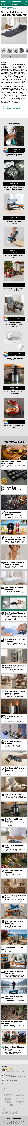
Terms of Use (18, 1123)
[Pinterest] (13, 1112)
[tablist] (14, 50)
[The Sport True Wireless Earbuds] (14, 349)
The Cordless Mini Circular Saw (14, 256)
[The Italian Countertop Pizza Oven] (14, 417)
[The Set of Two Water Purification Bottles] (14, 146)
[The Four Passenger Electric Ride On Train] (14, 280)
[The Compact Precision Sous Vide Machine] (14, 383)
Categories (7, 5)
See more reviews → (7, 1083)
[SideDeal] (8, 1102)
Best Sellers (15, 5)
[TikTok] (16, 1112)
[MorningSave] (20, 1098)
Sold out (14, 56)
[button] (2, 4)
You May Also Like (14, 441)
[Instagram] (6, 1112)
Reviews (4, 1066)
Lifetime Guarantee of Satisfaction (10, 109)
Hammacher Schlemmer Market (9, 9)
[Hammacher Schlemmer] (11, 1)
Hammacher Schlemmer (7, 7)
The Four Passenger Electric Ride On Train (14, 289)
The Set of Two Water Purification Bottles (14, 155)
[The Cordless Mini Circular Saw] (14, 247)
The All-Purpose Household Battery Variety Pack (14, 188)
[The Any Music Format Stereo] (14, 213)
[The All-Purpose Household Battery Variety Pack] (14, 179)
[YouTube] (10, 1112)
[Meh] (8, 1098)
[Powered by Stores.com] (14, 1119)
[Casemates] (14, 1105)
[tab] (3, 50)
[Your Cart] (26, 2)
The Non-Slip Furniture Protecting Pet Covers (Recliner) (14, 324)
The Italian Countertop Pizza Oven (14, 426)
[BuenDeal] (20, 1102)
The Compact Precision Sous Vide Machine (14, 392)
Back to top (14, 1062)
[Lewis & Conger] (20, 1095)
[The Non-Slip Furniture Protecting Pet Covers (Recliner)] (14, 314)
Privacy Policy (10, 1123)
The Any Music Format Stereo (14, 222)
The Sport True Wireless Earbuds (14, 359)
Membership (5, 1088)
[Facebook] (3, 1112)
